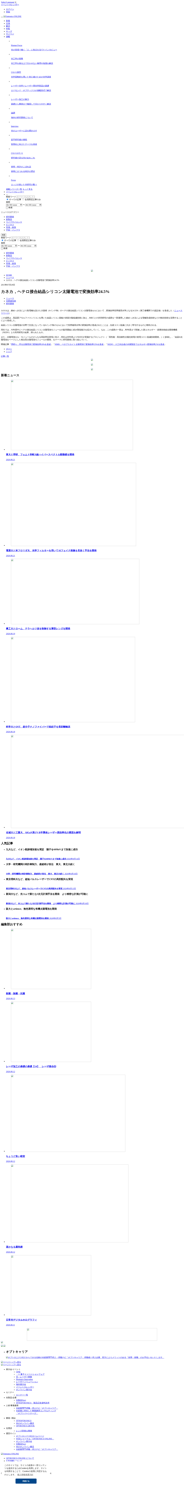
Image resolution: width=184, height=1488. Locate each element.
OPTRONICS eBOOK (25, 1426)
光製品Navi (21, 1400)
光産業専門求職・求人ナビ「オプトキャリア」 (37, 1408)
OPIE (18, 1372)
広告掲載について (14, 1461)
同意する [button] (26, 1481)
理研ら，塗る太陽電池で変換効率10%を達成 (31, 344)
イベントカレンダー (10, 5)
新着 (8, 21)
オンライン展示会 (24, 1390)
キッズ (9, 31)
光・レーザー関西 (24, 1377)
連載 (8, 37)
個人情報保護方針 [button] (25, 1475)
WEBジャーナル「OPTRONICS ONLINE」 (35, 1439)
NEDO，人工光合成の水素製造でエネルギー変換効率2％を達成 (135, 344)
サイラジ (10, 34)
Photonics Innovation (24, 1379)
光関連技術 (11, 301)
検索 (3, 235)
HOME (9, 275)
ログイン (10, 9)
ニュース (10, 277)
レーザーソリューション (27, 1382)
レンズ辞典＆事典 (24, 1431)
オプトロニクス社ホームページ (30, 1436)
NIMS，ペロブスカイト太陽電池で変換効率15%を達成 (79, 344)
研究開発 (10, 304)
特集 (8, 29)
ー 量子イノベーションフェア (30, 1374)
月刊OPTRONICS (23, 1421)
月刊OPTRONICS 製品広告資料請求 (32, 1403)
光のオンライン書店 (25, 1423)
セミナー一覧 (22, 1395)
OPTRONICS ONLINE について (20, 1458)
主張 (8, 23)
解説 (8, 26)
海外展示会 (21, 1384)
